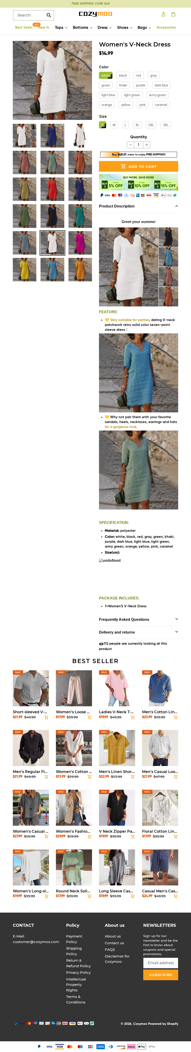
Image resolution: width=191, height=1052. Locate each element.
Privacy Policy (78, 972)
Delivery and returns (117, 632)
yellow (125, 105)
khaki (123, 85)
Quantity (138, 137)
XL (137, 125)
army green (157, 95)
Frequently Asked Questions (124, 619)
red (138, 75)
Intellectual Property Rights (76, 984)
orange (107, 105)
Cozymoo (140, 1024)
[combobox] (33, 15)
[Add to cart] (46, 718)
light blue (108, 95)
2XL (151, 125)
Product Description (117, 206)
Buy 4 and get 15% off (91, 3)
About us (113, 936)
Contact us (114, 943)
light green (132, 95)
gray (153, 75)
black (123, 75)
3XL (166, 125)
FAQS (110, 949)
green (106, 85)
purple (140, 85)
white (106, 75)
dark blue (161, 85)
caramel (161, 105)
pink (143, 105)
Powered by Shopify (163, 1024)
